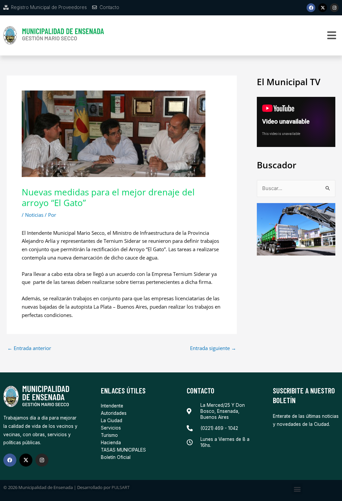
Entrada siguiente (213, 348)
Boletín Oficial (116, 457)
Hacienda (111, 442)
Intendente (112, 405)
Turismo (109, 435)
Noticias (34, 214)
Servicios (111, 428)
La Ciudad (111, 420)
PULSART (121, 487)
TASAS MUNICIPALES (123, 450)
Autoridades (114, 413)
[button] (332, 35)
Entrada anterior (29, 348)
